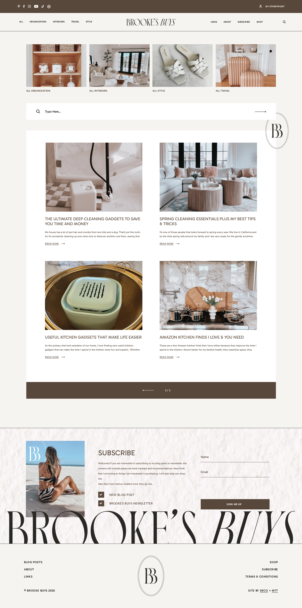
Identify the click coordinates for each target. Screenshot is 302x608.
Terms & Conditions (261, 576)
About (29, 569)
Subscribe (270, 569)
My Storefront (275, 6)
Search (260, 111)
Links (28, 576)
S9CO (264, 590)
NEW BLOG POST (121, 495)
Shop (274, 562)
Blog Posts (33, 562)
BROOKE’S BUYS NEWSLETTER (131, 503)
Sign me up (234, 504)
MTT (275, 590)
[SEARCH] (283, 25)
